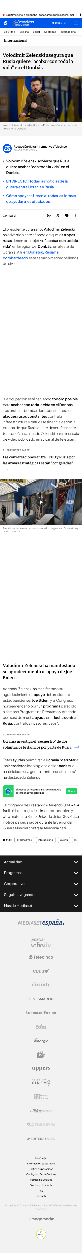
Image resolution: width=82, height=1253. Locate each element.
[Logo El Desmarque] (41, 999)
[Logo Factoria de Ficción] (41, 1013)
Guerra (64, 840)
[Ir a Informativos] (24, 23)
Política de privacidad (41, 1168)
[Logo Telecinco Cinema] (41, 1082)
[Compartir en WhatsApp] (48, 215)
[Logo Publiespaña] (41, 1125)
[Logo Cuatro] (41, 971)
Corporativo (14, 883)
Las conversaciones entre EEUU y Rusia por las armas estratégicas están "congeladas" (39, 460)
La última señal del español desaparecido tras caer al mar (40, 15)
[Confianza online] (41, 1238)
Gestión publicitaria (41, 1185)
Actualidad (13, 861)
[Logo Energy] (41, 1041)
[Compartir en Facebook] (75, 215)
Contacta (41, 1196)
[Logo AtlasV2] (41, 1111)
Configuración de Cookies (41, 1174)
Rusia (77, 840)
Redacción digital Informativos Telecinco (40, 146)
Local (36, 32)
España (24, 32)
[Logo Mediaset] (41, 925)
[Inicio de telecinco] (5, 23)
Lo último (9, 32)
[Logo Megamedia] (43, 1219)
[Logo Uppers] (41, 1069)
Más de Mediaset (18, 905)
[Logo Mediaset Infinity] (41, 943)
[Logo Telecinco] (41, 957)
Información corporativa (41, 1163)
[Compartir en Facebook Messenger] (66, 215)
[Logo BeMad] (41, 1055)
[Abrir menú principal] (76, 23)
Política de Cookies (41, 1179)
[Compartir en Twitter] (57, 215)
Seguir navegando (19, 894)
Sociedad (50, 32)
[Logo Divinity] (41, 985)
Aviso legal (41, 1157)
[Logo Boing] (41, 1027)
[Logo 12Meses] (41, 1096)
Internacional (68, 32)
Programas (13, 872)
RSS (41, 1190)
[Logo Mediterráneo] (41, 1138)
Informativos (24, 840)
